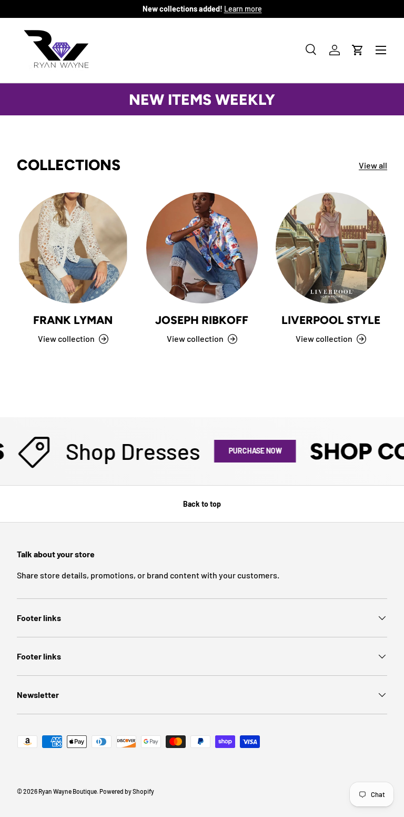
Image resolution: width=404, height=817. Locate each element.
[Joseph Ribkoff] (201, 247)
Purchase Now (248, 450)
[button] (357, 50)
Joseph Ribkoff (201, 320)
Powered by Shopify (126, 791)
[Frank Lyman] (72, 247)
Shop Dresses (126, 451)
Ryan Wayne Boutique (67, 791)
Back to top (202, 503)
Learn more (243, 8)
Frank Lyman (73, 320)
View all (373, 165)
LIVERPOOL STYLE (330, 320)
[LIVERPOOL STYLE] (331, 247)
